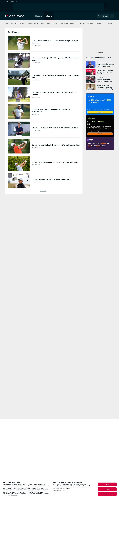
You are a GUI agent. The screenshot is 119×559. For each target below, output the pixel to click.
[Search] (99, 16)
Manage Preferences (107, 494)
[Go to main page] (15, 16)
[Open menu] (112, 16)
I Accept (107, 484)
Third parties (14, 495)
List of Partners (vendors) (60, 490)
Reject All (107, 489)
